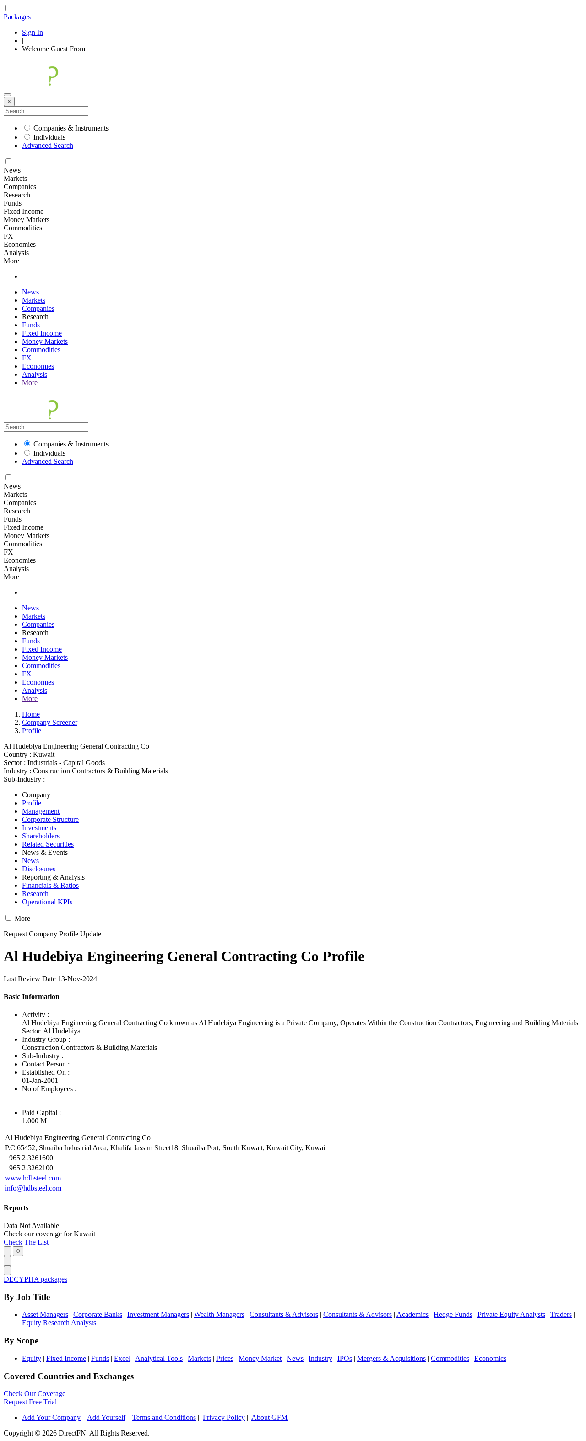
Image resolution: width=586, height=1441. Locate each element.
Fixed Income (42, 333)
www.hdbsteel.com (33, 1178)
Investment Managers (158, 1314)
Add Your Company (51, 1417)
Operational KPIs (47, 902)
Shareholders (41, 836)
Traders (561, 1314)
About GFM (269, 1417)
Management (41, 811)
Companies (38, 308)
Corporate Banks (97, 1314)
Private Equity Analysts (511, 1314)
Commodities (41, 349)
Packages (17, 17)
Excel (122, 1358)
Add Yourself (106, 1417)
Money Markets (45, 341)
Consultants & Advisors (284, 1314)
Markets (33, 300)
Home (31, 714)
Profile (31, 730)
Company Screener (49, 722)
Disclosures (38, 869)
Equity (31, 1358)
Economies (38, 366)
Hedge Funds (453, 1314)
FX (27, 358)
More (30, 382)
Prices (224, 1358)
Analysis (34, 374)
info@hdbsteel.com (33, 1188)
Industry (320, 1358)
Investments (39, 828)
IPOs (344, 1358)
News (30, 292)
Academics (412, 1314)
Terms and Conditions (164, 1417)
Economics (490, 1358)
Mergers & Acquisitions (391, 1358)
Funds (31, 325)
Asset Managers (45, 1314)
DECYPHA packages (35, 1279)
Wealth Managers (219, 1314)
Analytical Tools (159, 1358)
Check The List (26, 1242)
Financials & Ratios (50, 885)
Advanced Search (47, 145)
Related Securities (48, 844)
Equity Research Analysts (59, 1323)
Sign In (32, 32)
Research (35, 893)
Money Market (260, 1358)
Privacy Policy (224, 1417)
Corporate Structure (50, 819)
